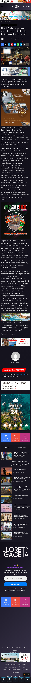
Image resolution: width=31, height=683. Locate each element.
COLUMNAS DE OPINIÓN (15, 669)
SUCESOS (14, 667)
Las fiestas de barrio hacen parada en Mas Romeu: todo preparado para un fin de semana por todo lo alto (21, 534)
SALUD (26, 669)
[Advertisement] (15, 626)
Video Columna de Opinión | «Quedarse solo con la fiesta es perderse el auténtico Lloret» (21, 454)
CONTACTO (7, 664)
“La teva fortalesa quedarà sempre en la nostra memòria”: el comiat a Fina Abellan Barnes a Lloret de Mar (22, 506)
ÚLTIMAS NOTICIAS (12, 25)
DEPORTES (5, 669)
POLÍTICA (19, 667)
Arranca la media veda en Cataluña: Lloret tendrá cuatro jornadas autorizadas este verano (21, 469)
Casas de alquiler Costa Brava (15, 652)
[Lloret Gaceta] (15, 6)
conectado (21, 374)
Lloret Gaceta (7, 39)
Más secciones (15, 672)
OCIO (23, 669)
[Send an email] (11, 39)
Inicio (3, 21)
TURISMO (8, 21)
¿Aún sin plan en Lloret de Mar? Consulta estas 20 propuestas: (21, 496)
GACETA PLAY (7, 667)
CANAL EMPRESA (22, 664)
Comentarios (22, 447)
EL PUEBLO (14, 664)
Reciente (7, 447)
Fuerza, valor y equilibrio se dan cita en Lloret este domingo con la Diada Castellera (21, 524)
